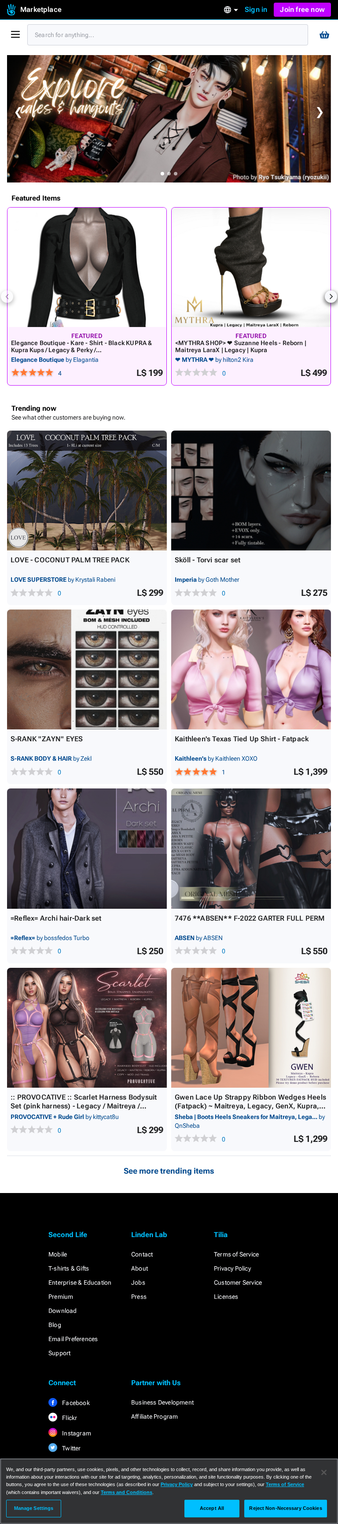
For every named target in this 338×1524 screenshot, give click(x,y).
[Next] (331, 296)
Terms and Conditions (126, 1492)
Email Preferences (73, 1338)
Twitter (71, 1448)
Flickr (69, 1417)
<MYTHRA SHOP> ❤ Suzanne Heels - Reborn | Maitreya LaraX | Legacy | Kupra (240, 346)
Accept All (212, 1508)
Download (62, 1310)
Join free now (302, 9)
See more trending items (169, 1170)
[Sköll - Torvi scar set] (251, 490)
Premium (60, 1296)
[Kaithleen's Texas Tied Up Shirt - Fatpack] (251, 669)
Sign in (256, 9)
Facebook (75, 1402)
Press (139, 1296)
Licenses (226, 1296)
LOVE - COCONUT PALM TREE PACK (70, 560)
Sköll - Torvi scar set (207, 560)
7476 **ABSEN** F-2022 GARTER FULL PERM (250, 918)
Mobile (57, 1254)
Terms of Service (236, 1254)
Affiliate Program (154, 1416)
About (139, 1268)
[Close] (324, 1472)
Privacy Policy (232, 1268)
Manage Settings (34, 1508)
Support (59, 1353)
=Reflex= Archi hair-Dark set (56, 918)
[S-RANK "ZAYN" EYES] (87, 669)
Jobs (138, 1282)
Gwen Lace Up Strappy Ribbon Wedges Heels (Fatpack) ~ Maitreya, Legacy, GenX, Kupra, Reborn (250, 1106)
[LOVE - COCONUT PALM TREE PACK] (87, 490)
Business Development (162, 1402)
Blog (54, 1324)
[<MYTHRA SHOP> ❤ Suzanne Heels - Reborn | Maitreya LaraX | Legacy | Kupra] (251, 267)
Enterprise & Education (79, 1282)
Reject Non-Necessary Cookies (285, 1508)
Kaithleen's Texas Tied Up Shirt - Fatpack (242, 739)
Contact (142, 1254)
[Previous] (7, 296)
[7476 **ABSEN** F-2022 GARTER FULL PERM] (251, 848)
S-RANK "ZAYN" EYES (47, 739)
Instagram (76, 1433)
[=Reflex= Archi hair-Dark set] (87, 848)
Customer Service (238, 1282)
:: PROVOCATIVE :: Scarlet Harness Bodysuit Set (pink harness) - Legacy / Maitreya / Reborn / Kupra (84, 1106)
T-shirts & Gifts (68, 1268)
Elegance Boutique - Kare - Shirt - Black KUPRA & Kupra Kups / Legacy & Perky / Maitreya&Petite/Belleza (81, 350)
